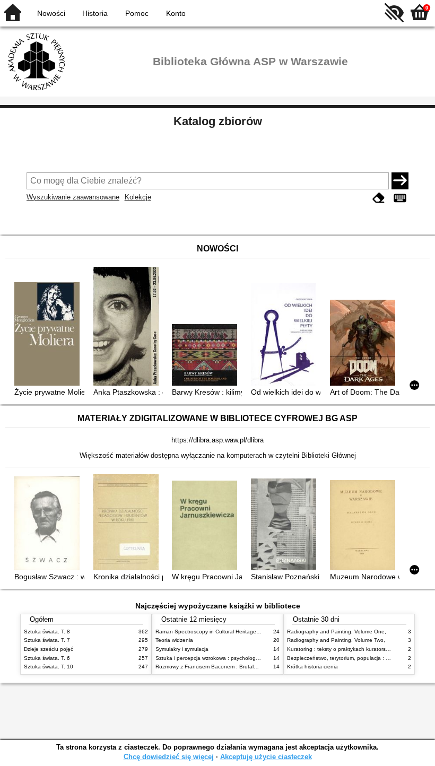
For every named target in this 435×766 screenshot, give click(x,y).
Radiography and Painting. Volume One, (336, 631)
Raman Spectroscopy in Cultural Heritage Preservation (222, 631)
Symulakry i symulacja (181, 649)
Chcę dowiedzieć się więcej (169, 757)
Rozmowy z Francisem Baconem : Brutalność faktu (217, 666)
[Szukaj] (400, 180)
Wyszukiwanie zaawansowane (73, 197)
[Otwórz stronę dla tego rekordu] (49, 335)
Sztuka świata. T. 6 (47, 658)
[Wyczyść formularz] (378, 198)
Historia (95, 13)
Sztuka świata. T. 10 (48, 666)
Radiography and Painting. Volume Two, (336, 640)
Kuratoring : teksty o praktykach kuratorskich (341, 649)
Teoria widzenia (174, 640)
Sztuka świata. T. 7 (47, 640)
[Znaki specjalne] (400, 198)
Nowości (51, 13)
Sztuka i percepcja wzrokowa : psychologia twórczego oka (226, 658)
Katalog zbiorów (217, 121)
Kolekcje (138, 197)
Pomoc (137, 13)
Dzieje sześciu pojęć (48, 649)
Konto (176, 13)
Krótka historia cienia (312, 666)
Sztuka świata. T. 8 (47, 631)
